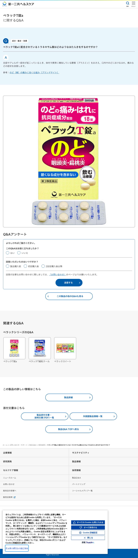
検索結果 (41, 445)
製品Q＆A (76, 478)
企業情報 (7, 453)
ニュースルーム (9, 478)
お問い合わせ (8, 484)
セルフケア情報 (10, 470)
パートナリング (78, 484)
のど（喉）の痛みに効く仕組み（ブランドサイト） (34, 72)
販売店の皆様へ (9, 491)
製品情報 (76, 461)
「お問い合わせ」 (57, 274)
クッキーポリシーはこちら (17, 548)
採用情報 (76, 470)
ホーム (5, 445)
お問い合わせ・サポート (18, 445)
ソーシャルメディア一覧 (82, 491)
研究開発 (7, 461)
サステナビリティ (80, 453)
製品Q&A (32, 445)
